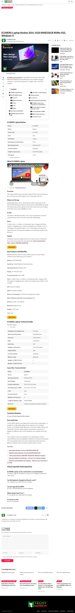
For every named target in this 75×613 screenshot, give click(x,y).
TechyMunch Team (11, 39)
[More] (67, 40)
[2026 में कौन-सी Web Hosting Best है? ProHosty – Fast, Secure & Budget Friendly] (55, 66)
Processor (14, 97)
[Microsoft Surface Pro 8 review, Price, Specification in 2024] (28, 577)
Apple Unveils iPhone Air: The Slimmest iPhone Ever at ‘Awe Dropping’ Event (66, 50)
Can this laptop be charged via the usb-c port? (37, 108)
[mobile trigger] (2, 1)
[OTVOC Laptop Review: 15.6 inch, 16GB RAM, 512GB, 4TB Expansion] (65, 577)
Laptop (10, 7)
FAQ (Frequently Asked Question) (38, 100)
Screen (14, 103)
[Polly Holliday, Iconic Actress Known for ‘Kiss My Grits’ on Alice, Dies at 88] (55, 58)
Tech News (67, 69)
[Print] (64, 40)
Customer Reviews (34, 95)
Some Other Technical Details (39, 92)
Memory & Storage (17, 100)
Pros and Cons (33, 97)
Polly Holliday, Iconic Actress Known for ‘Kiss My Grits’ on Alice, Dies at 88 (67, 58)
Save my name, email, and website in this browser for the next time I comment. (20, 556)
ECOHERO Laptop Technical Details (16, 114)
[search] (69, 1)
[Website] (45, 515)
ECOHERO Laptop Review (14, 77)
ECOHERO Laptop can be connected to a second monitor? (38, 103)
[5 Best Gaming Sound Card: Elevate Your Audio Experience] (55, 75)
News (61, 61)
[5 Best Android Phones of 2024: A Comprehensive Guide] (55, 83)
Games (61, 78)
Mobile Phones (63, 86)
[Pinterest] (48, 515)
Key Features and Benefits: (16, 111)
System (14, 108)
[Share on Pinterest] (58, 40)
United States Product (20, 187)
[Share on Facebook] (53, 40)
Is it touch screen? (36, 116)
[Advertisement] (37, 20)
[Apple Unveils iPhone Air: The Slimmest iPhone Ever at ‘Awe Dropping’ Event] (55, 50)
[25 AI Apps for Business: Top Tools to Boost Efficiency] (55, 91)
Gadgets (4, 7)
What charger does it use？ (39, 114)
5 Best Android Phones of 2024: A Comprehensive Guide (66, 82)
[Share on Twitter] (55, 40)
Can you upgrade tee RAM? (38, 111)
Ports (14, 105)
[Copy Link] (62, 40)
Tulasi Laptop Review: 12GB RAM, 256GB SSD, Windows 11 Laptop (27, 455)
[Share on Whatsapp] (60, 40)
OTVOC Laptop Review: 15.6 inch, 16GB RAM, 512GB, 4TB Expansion (64, 585)
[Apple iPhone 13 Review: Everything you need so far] (9, 577)
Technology (62, 53)
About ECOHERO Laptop (16, 95)
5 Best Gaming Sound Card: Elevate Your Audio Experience (66, 74)
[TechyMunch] (8, 1)
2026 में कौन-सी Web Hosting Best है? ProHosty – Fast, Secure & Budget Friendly (66, 66)
